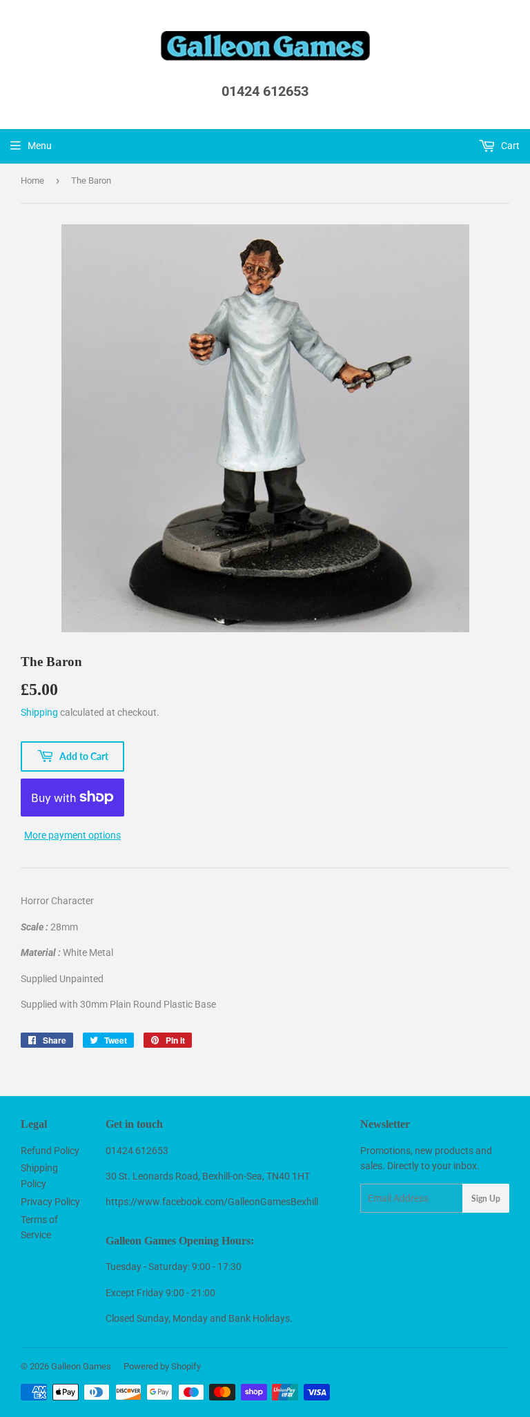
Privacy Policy (50, 1201)
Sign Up (485, 1198)
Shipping (39, 712)
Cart (509, 145)
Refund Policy (50, 1150)
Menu (40, 145)
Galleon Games (81, 1366)
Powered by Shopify (162, 1366)
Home (32, 180)
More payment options (72, 835)
